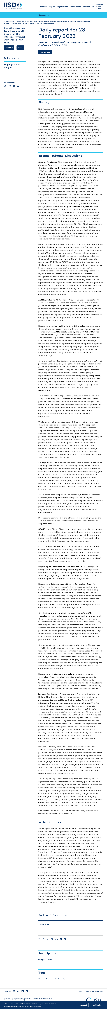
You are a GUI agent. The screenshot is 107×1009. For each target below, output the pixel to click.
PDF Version (45, 52)
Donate (98, 8)
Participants (75, 7)
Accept (83, 1005)
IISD (80, 991)
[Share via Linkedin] (14, 86)
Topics (52, 7)
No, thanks (96, 1005)
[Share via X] (5, 86)
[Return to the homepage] (13, 6)
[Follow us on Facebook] (18, 991)
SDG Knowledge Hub (94, 991)
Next (20, 47)
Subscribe (99, 4)
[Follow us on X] (14, 991)
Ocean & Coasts (45, 979)
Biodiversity (60, 979)
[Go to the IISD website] (94, 1001)
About (98, 6)
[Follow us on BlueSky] (27, 991)
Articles (86, 7)
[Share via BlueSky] (18, 86)
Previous (9, 47)
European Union (45, 959)
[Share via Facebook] (10, 86)
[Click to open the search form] (93, 7)
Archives (43, 7)
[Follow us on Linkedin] (23, 991)
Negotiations (62, 7)
